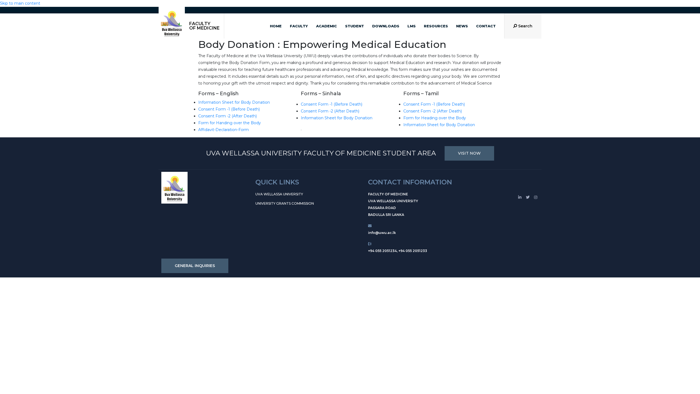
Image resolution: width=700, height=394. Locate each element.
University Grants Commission (284, 203)
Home (276, 26)
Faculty (299, 26)
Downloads (385, 26)
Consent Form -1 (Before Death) (229, 109)
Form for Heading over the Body (434, 117)
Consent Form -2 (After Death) (227, 116)
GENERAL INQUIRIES (195, 265)
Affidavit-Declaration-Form (223, 129)
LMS (411, 26)
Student (354, 26)
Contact (486, 26)
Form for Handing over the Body (229, 122)
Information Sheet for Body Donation (234, 102)
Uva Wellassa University (279, 194)
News (462, 26)
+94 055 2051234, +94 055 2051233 (397, 251)
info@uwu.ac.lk (382, 233)
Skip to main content (20, 3)
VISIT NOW (469, 153)
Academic (326, 26)
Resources (436, 26)
